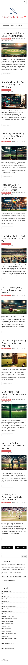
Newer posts (20, 547)
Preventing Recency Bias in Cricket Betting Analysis (12, 569)
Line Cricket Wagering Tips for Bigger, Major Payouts (11, 290)
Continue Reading (7, 73)
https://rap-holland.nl (6, 596)
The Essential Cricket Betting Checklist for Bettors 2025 (13, 567)
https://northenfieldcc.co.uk (7, 641)
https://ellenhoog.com (6, 591)
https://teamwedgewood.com (8, 616)
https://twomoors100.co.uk (7, 643)
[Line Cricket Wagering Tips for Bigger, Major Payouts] (14, 306)
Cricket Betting (6, 38)
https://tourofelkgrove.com (7, 648)
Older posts (7, 547)
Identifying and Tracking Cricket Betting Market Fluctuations (12, 136)
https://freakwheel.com (6, 631)
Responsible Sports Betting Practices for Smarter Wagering (13, 343)
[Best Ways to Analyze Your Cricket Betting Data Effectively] (14, 101)
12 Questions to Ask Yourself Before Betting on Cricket (13, 394)
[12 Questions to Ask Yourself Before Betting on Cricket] (14, 411)
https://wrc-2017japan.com (7, 608)
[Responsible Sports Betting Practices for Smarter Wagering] (14, 359)
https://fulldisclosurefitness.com (8, 633)
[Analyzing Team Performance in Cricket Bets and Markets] (14, 513)
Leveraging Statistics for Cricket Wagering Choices (13, 34)
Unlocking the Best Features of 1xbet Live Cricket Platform (11, 187)
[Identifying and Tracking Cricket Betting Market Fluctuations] (14, 152)
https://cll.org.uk (5, 636)
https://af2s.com (5, 613)
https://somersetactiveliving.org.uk (9, 618)
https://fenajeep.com (6, 628)
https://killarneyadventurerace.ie (9, 606)
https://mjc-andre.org (6, 626)
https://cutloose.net (5, 601)
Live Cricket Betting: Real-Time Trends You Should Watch (13, 239)
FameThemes (24, 662)
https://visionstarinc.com (7, 621)
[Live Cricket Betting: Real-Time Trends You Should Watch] (14, 255)
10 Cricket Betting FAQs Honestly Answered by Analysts (13, 576)
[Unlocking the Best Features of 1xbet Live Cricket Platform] (14, 204)
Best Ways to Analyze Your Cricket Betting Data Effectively (13, 84)
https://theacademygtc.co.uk (7, 593)
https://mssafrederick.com (7, 611)
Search (3, 553)
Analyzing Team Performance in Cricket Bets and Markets (12, 497)
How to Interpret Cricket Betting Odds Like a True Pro (13, 564)
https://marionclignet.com (7, 623)
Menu (4, 2)
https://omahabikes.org (6, 646)
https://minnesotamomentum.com (9, 603)
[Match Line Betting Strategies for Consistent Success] (14, 462)
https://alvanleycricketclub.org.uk (9, 638)
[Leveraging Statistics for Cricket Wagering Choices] (14, 50)
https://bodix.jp (4, 598)
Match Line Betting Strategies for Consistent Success (12, 445)
